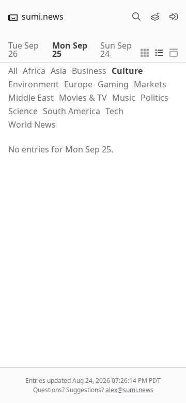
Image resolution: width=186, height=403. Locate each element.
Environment (33, 84)
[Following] (155, 16)
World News (32, 124)
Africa (34, 70)
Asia (59, 70)
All (13, 70)
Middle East (31, 97)
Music (123, 97)
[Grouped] (145, 51)
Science (23, 111)
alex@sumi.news (129, 389)
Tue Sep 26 (23, 49)
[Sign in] (173, 16)
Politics (154, 97)
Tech (114, 111)
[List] (159, 51)
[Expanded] (173, 51)
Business (89, 70)
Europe (78, 84)
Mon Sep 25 (69, 49)
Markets (150, 84)
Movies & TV (83, 97)
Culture (127, 70)
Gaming (113, 84)
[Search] (136, 16)
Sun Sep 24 (116, 49)
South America (71, 111)
